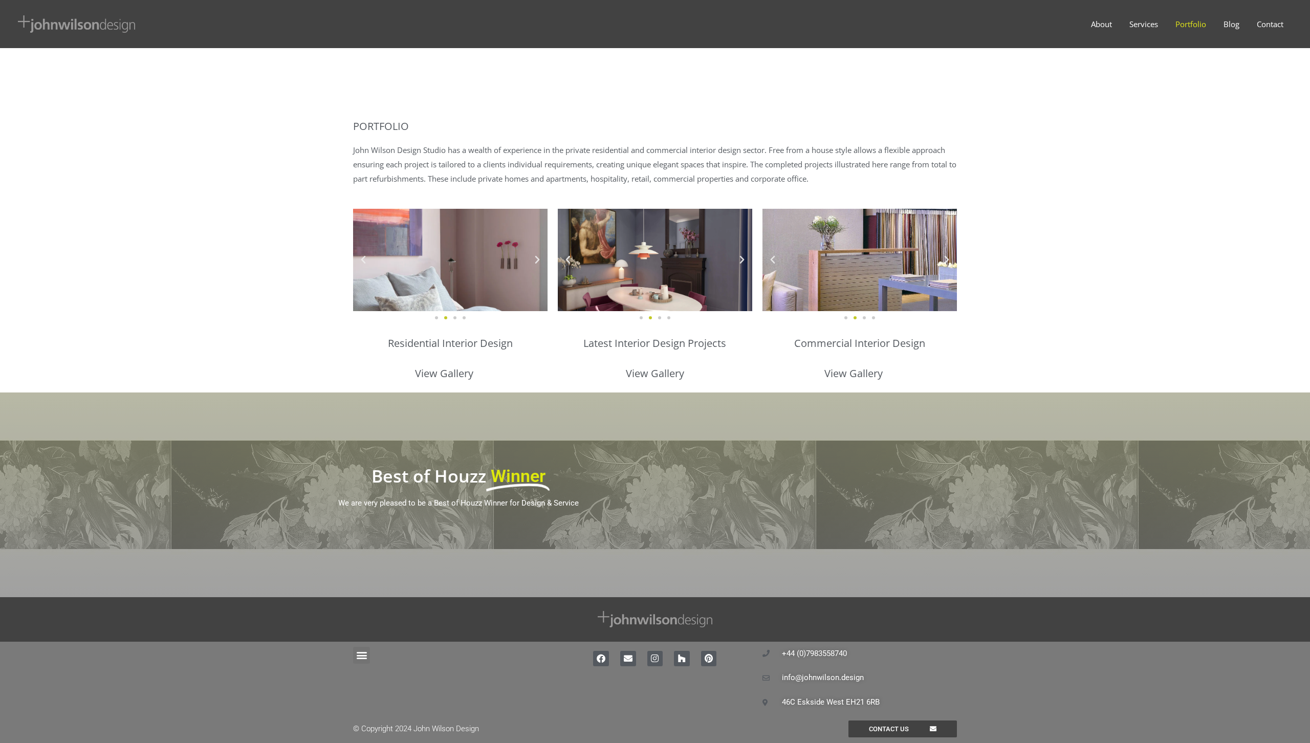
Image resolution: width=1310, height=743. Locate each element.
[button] (363, 260)
